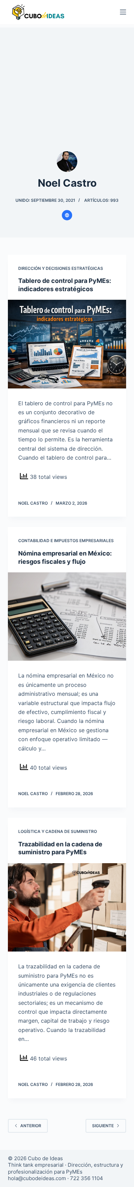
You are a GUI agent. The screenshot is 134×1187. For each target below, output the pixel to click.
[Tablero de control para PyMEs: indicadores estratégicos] (67, 344)
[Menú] (123, 12)
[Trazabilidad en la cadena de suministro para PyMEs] (67, 907)
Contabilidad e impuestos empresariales (66, 540)
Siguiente (103, 1125)
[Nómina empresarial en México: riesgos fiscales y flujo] (67, 616)
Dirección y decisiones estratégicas (60, 268)
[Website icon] (67, 215)
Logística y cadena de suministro (57, 831)
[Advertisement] (67, 79)
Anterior (30, 1125)
